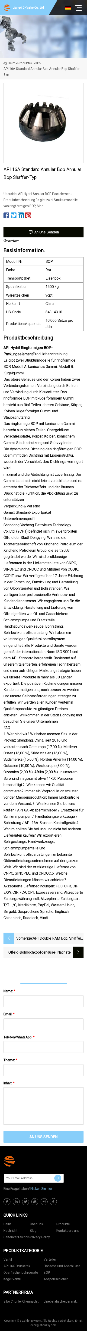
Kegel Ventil (12, 1279)
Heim (12, 63)
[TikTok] (53, 1201)
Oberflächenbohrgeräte (20, 1272)
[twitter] (25, 1201)
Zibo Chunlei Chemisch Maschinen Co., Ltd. (20, 1302)
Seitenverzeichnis (16, 1237)
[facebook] (6, 1201)
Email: (9, 1014)
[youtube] (34, 1201)
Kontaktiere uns (67, 1230)
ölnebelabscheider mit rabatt (60, 1302)
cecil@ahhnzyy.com (43, 1325)
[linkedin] (16, 1201)
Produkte (24, 63)
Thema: (10, 1060)
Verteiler (50, 1259)
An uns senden (46, 232)
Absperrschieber (56, 1279)
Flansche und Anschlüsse (62, 1266)
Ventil (7, 1259)
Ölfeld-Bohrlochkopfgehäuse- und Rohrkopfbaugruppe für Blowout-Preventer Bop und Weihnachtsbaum (32, 952)
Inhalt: (9, 1083)
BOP (36, 63)
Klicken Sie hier (41, 1189)
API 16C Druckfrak (16, 1266)
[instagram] (44, 1201)
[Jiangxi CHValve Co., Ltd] (26, 1161)
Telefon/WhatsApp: (19, 1037)
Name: (9, 991)
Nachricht (10, 1230)
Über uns (36, 1224)
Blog (33, 1230)
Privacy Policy (40, 1237)
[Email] (57, 1178)
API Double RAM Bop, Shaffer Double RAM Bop (57, 938)
